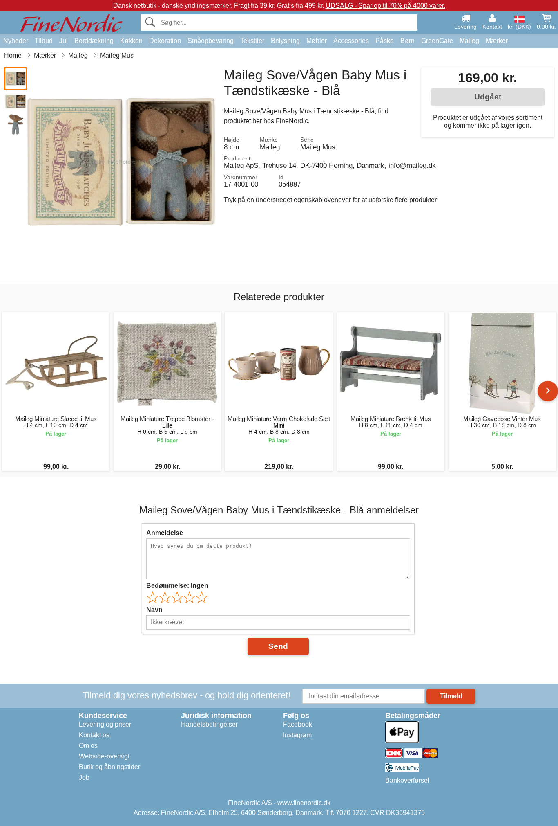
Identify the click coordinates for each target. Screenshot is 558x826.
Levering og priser (105, 724)
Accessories (351, 40)
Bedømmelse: (177, 585)
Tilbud (44, 40)
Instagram (297, 734)
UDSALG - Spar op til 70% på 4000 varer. (385, 5)
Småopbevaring (210, 40)
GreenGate (437, 40)
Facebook (297, 724)
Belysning (285, 40)
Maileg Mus (317, 147)
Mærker (497, 40)
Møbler (316, 40)
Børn (407, 40)
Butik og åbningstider (109, 766)
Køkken (131, 40)
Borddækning (94, 40)
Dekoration (165, 40)
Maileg (469, 40)
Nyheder (15, 40)
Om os (88, 745)
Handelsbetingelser (209, 724)
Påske (384, 40)
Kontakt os (94, 734)
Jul (63, 40)
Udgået (487, 96)
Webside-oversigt (104, 756)
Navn (154, 609)
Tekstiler (252, 40)
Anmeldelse (164, 532)
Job (84, 777)
